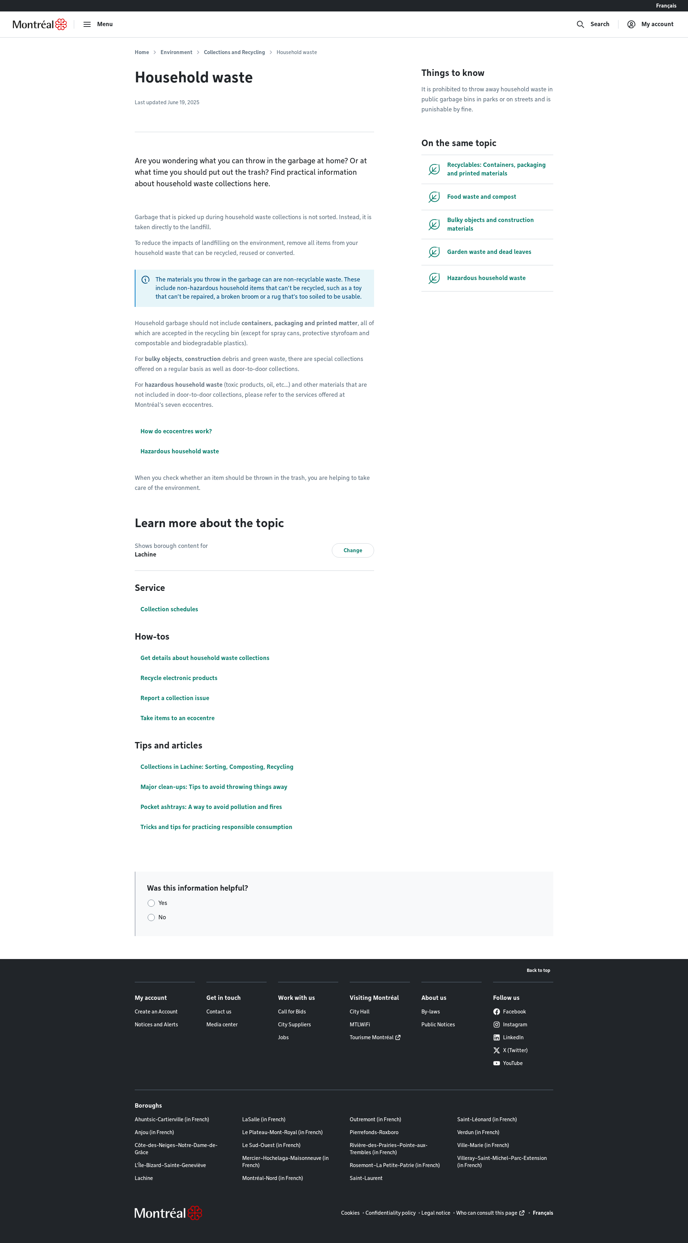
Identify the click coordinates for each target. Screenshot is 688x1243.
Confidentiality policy (391, 1213)
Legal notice (435, 1213)
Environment (176, 52)
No (162, 917)
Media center (222, 1024)
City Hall (359, 1012)
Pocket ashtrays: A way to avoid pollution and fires (211, 807)
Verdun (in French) (478, 1132)
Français (666, 6)
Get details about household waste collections (204, 658)
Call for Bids (292, 1012)
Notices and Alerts (156, 1024)
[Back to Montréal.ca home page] (39, 24)
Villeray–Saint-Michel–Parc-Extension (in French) (502, 1161)
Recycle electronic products (179, 678)
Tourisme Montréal (371, 1037)
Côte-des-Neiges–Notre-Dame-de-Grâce (176, 1148)
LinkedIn (513, 1037)
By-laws (430, 1012)
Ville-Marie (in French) (483, 1145)
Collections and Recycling (234, 52)
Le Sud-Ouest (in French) (271, 1145)
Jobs (283, 1037)
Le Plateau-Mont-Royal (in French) (282, 1132)
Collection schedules (169, 609)
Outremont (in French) (375, 1119)
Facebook (514, 1012)
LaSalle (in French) (264, 1119)
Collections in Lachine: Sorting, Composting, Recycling (216, 766)
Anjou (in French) (154, 1132)
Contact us (218, 1012)
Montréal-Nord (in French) (272, 1178)
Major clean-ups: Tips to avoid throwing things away (213, 787)
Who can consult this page (486, 1213)
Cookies (350, 1213)
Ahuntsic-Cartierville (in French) (172, 1119)
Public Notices (438, 1024)
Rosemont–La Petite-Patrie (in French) (395, 1165)
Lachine (144, 1178)
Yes (162, 903)
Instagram (515, 1024)
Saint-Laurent (366, 1178)
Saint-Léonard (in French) (487, 1119)
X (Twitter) (515, 1050)
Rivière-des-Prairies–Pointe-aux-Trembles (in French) (388, 1148)
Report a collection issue (174, 698)
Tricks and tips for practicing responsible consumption (216, 827)
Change (353, 550)
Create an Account (156, 1012)
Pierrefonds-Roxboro (374, 1132)
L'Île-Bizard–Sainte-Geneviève (170, 1165)
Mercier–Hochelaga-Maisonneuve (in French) (285, 1161)
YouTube (513, 1063)
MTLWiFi (360, 1024)
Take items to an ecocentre (177, 718)
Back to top (538, 970)
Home (142, 52)
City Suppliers (294, 1024)
